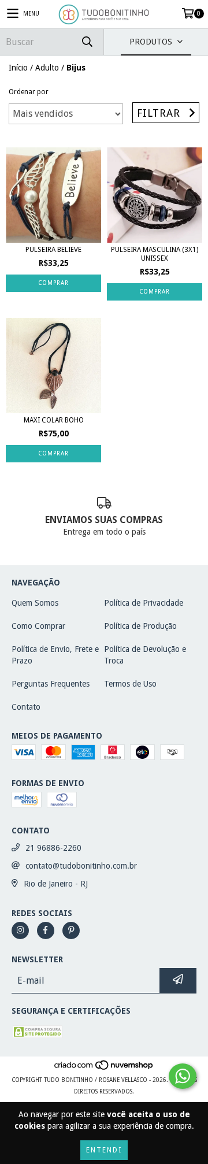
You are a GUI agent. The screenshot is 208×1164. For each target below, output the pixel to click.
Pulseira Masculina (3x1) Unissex (154, 254)
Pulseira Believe (53, 250)
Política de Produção (140, 626)
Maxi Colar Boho (54, 420)
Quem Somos (35, 602)
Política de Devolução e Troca (145, 654)
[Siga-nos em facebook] (45, 930)
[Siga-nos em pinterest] (71, 930)
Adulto (47, 67)
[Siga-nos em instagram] (20, 930)
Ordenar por (29, 92)
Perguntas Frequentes (51, 683)
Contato (26, 706)
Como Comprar (38, 626)
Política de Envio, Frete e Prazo (55, 654)
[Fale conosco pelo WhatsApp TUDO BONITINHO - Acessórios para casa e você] (182, 1076)
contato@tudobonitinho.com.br (81, 865)
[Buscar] (86, 42)
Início (18, 67)
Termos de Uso (130, 683)
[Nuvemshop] (104, 1068)
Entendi (104, 1150)
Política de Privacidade (143, 602)
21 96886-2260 (53, 847)
